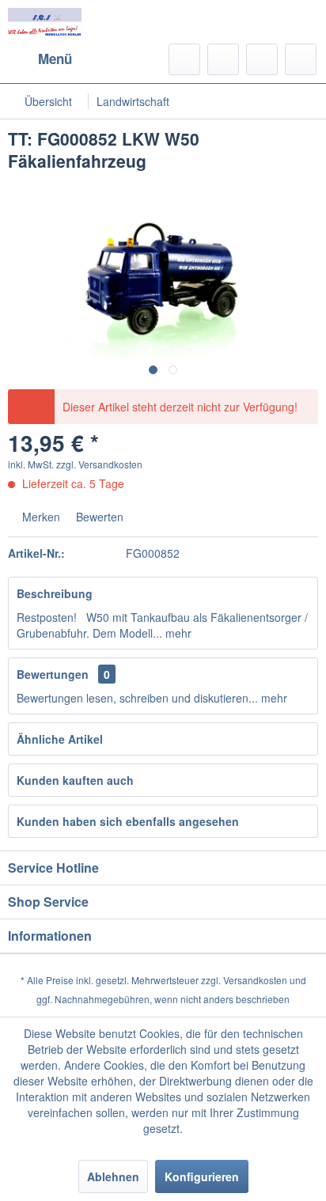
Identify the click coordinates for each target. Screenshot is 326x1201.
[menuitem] (40, 59)
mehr (176, 633)
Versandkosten (255, 980)
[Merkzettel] (223, 59)
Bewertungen (53, 674)
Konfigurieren (202, 1176)
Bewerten (98, 517)
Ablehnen (113, 1176)
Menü (55, 58)
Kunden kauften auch (75, 780)
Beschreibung (55, 593)
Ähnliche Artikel (60, 739)
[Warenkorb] (301, 59)
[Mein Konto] (262, 59)
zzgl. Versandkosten (99, 464)
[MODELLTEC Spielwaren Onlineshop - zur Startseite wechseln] (45, 22)
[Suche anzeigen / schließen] (184, 59)
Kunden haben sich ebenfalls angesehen (128, 821)
